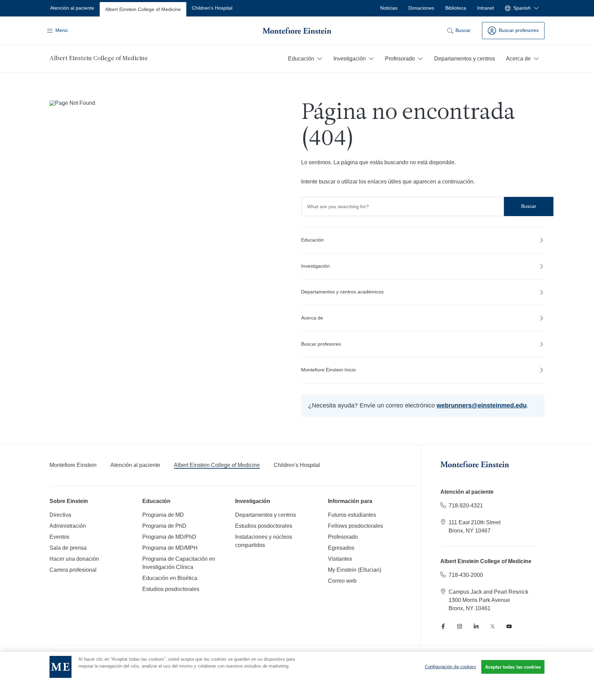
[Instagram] (459, 626)
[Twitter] (492, 626)
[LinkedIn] (476, 626)
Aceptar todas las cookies (513, 667)
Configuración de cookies (450, 666)
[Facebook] (443, 626)
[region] (297, 667)
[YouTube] (509, 626)
